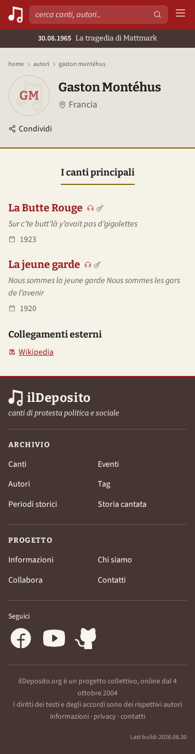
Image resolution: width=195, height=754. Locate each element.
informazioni (69, 716)
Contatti (112, 580)
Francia (83, 104)
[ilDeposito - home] (15, 14)
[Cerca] (157, 14)
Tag (104, 484)
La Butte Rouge (45, 207)
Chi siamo (115, 560)
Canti (17, 464)
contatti (133, 716)
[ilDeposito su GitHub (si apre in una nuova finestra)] (87, 640)
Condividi (35, 128)
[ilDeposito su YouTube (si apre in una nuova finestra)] (54, 640)
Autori (41, 64)
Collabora (25, 580)
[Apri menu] (180, 15)
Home (16, 64)
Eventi (108, 464)
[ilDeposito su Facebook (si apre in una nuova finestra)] (20, 640)
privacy (105, 716)
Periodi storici (32, 504)
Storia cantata (122, 504)
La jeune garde (44, 264)
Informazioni (31, 560)
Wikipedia (31, 352)
